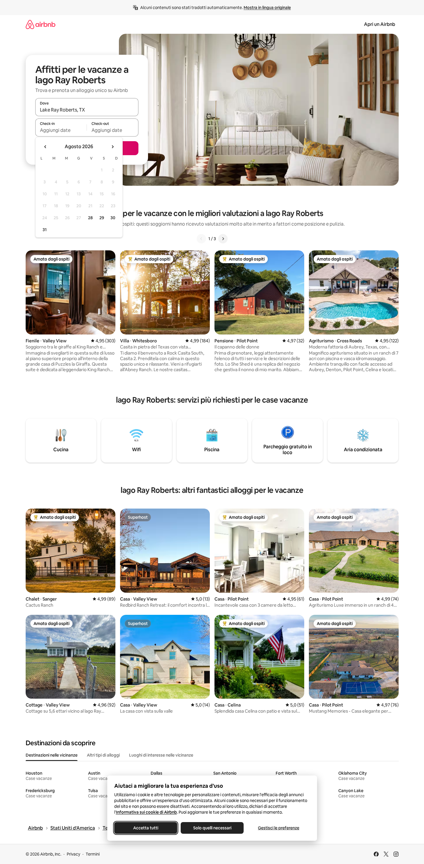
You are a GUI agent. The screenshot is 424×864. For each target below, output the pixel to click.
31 (45, 229)
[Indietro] (201, 238)
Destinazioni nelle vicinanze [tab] (52, 755)
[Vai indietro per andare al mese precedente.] (45, 146)
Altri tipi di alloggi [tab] (103, 755)
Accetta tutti (145, 828)
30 (112, 217)
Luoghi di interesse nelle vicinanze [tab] (161, 755)
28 (90, 217)
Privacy (73, 854)
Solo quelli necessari (212, 828)
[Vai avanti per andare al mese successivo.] (112, 146)
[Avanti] (223, 238)
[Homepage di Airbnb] (40, 24)
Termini (93, 854)
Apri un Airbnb (379, 24)
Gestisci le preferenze (278, 828)
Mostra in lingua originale (267, 7)
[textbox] (61, 130)
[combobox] (87, 109)
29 (101, 217)
